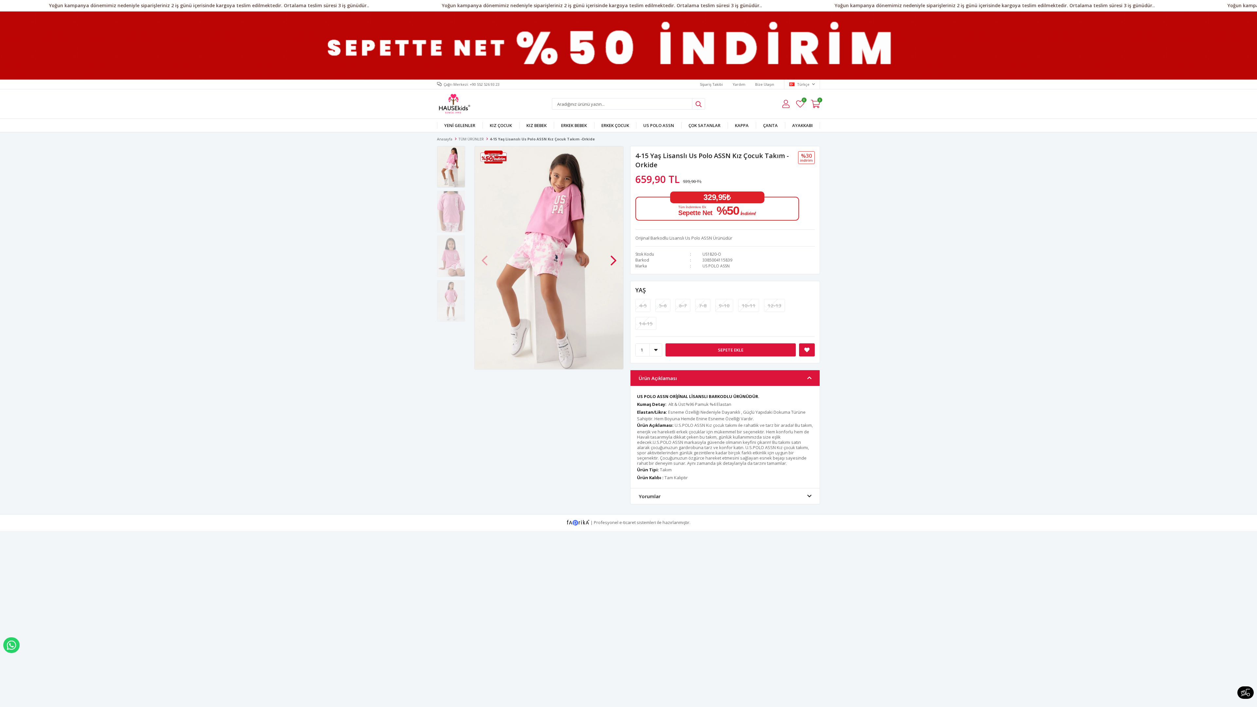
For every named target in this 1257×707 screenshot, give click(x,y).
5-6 (663, 305)
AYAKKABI (802, 125)
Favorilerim (803, 101)
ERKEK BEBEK (574, 125)
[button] (613, 257)
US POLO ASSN (658, 125)
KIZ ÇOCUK (501, 125)
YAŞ (640, 290)
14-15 (646, 323)
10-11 (749, 305)
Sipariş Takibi (711, 84)
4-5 (643, 305)
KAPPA (742, 125)
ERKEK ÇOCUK (615, 125)
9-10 (724, 305)
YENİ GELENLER (459, 125)
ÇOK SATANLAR (704, 125)
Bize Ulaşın (764, 84)
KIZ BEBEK (536, 125)
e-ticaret (627, 522)
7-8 (703, 305)
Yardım (739, 84)
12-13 (774, 305)
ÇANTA (770, 125)
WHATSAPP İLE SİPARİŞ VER (11, 645)
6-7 (683, 305)
